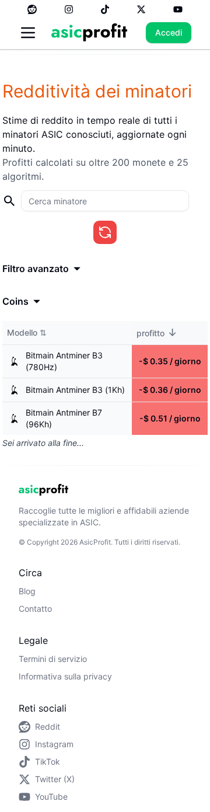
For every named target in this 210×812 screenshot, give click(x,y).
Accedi (168, 32)
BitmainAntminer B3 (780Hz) (64, 361)
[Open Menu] (28, 32)
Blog (27, 591)
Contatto (35, 609)
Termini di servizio (53, 659)
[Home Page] (89, 32)
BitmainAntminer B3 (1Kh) (75, 390)
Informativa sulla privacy (65, 676)
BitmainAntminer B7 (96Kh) (64, 418)
